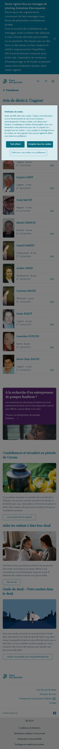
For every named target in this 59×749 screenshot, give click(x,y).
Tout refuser (15, 144)
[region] (30, 132)
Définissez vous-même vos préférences (28, 153)
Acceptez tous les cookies (40, 144)
